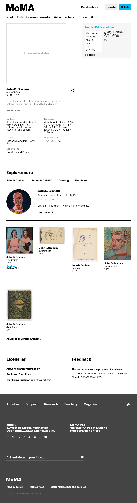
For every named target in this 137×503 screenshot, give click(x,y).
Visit (9, 17)
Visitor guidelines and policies (68, 487)
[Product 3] (90, 55)
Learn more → (45, 212)
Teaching (70, 404)
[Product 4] (92, 55)
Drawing (64, 180)
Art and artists (64, 17)
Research (51, 404)
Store (83, 17)
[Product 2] (87, 55)
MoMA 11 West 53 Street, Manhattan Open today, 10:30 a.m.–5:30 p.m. (30, 427)
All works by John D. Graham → (23, 339)
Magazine (90, 404)
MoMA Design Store (103, 27)
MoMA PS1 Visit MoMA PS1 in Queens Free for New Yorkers (88, 427)
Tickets (125, 7)
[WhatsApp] (40, 436)
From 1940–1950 (42, 180)
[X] (18, 436)
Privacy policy (14, 487)
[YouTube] (46, 436)
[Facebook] (13, 436)
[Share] (72, 90)
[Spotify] (34, 436)
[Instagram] (8, 436)
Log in (127, 404)
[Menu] (92, 17)
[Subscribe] (82, 457)
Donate (111, 7)
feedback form (92, 376)
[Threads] (24, 436)
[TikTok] (29, 436)
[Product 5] (94, 55)
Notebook (81, 180)
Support (32, 404)
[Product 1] (85, 55)
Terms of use (36, 487)
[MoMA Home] (20, 7)
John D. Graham (17, 89)
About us (12, 404)
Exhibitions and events (33, 17)
